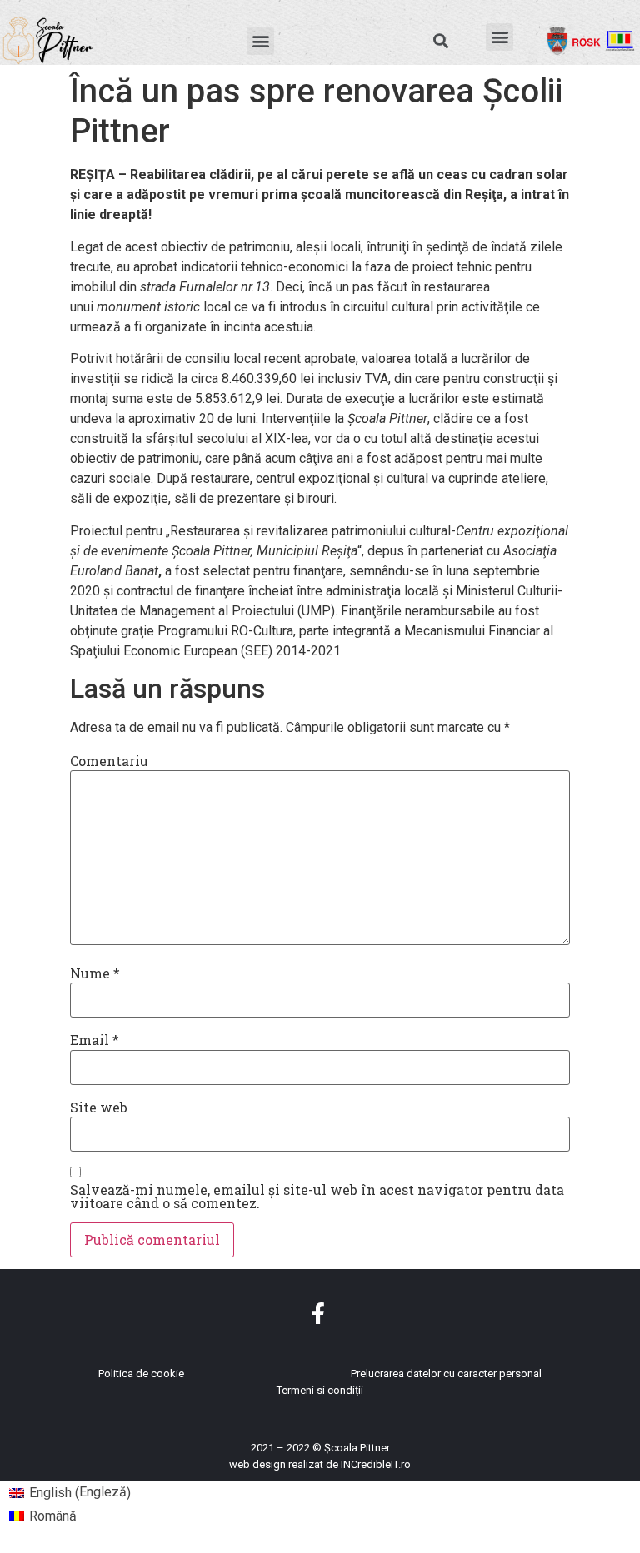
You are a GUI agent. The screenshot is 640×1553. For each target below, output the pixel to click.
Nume (95, 973)
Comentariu (109, 761)
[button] (260, 41)
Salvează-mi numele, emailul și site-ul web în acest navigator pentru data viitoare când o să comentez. (317, 1196)
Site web (99, 1107)
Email (94, 1040)
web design (257, 1464)
